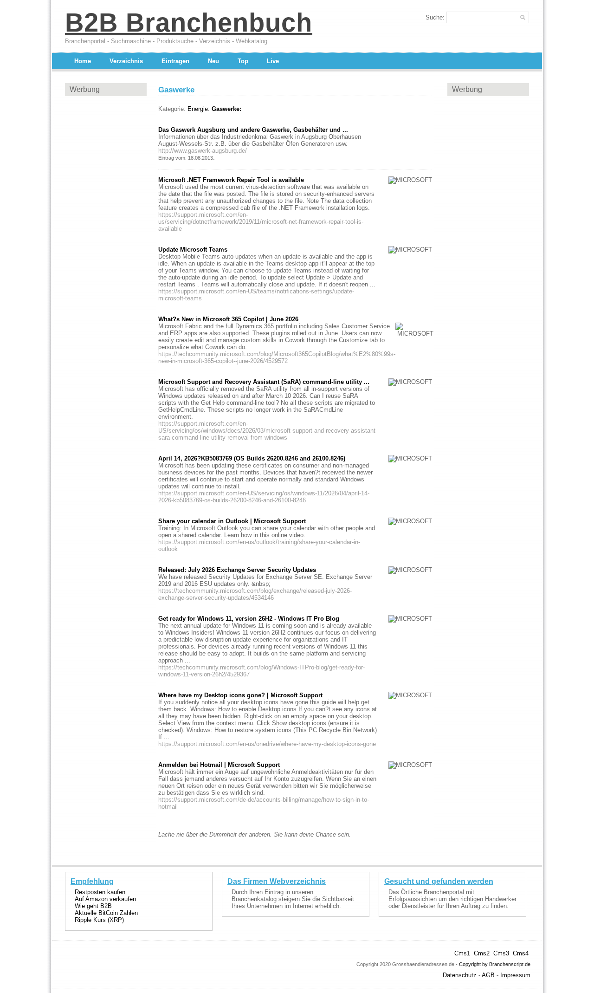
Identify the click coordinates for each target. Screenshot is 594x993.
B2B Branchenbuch (188, 22)
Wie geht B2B (93, 905)
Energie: (198, 108)
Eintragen (175, 61)
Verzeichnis (126, 61)
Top (243, 61)
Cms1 (462, 953)
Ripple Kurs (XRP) (99, 919)
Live (273, 61)
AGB (488, 975)
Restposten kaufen (100, 892)
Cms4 (521, 953)
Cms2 (482, 953)
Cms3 (501, 953)
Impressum (515, 975)
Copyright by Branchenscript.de (494, 964)
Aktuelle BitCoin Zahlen (106, 912)
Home (82, 61)
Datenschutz (460, 975)
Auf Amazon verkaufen (105, 899)
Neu (213, 61)
